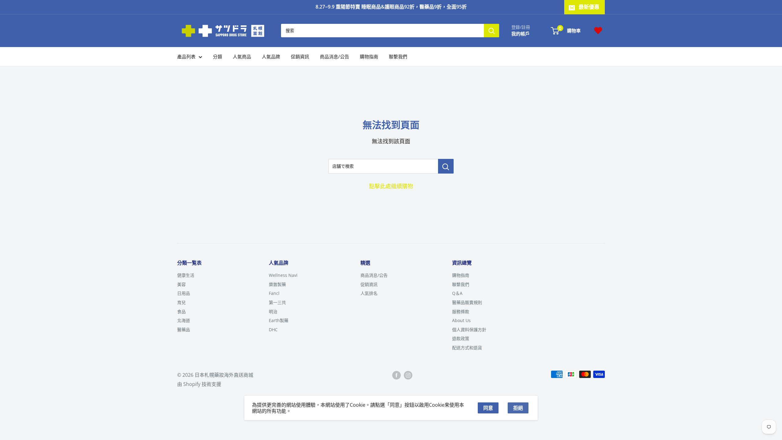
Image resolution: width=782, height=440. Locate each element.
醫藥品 (183, 329)
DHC (273, 329)
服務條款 (460, 311)
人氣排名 (369, 293)
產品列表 (186, 56)
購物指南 (369, 56)
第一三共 (277, 302)
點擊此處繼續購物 (391, 186)
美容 (181, 284)
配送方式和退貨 (467, 347)
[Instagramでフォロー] (408, 375)
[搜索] (491, 30)
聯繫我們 (398, 56)
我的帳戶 (520, 34)
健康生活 (185, 275)
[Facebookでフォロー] (396, 375)
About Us (461, 320)
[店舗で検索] (446, 166)
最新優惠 (589, 6)
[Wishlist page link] (598, 31)
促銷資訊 (300, 56)
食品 (181, 311)
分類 (217, 56)
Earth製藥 (278, 320)
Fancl (274, 293)
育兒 (181, 302)
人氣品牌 (271, 56)
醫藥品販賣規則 (467, 302)
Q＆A (457, 293)
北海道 (183, 320)
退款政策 (460, 338)
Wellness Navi (283, 275)
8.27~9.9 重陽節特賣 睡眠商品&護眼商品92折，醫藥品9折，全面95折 (391, 6)
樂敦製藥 (277, 284)
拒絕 (518, 408)
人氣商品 (242, 56)
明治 (273, 311)
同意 (488, 408)
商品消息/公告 (334, 56)
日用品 (183, 293)
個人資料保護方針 (469, 329)
